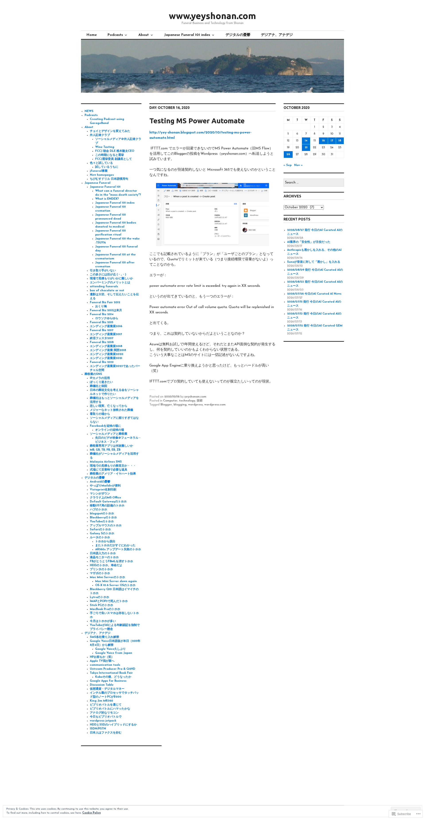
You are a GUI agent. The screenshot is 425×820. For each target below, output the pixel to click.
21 (306, 147)
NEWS (89, 111)
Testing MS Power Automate (197, 121)
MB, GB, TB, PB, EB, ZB (105, 449)
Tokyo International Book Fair (111, 672)
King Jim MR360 (101, 700)
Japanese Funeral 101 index (187, 35)
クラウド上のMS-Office (105, 497)
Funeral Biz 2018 (102, 342)
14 (306, 140)
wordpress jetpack (103, 720)
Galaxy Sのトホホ (102, 533)
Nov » (298, 165)
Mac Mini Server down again (116, 581)
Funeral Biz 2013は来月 (106, 310)
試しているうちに (106, 167)
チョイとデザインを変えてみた (110, 131)
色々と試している (101, 163)
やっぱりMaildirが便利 (105, 485)
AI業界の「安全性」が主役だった (308, 242)
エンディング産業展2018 (106, 346)
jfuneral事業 (99, 171)
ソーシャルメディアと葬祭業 (108, 433)
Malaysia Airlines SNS (106, 461)
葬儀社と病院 (98, 386)
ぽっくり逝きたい (101, 382)
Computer (170, 400)
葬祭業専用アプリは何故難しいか (111, 445)
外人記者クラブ (100, 135)
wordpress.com (215, 404)
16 (323, 140)
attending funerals (104, 286)
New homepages (102, 175)
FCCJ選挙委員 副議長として (113, 159)
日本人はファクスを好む (106, 732)
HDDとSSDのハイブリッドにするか (113, 724)
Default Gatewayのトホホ (108, 501)
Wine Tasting (104, 147)
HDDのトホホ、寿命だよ (106, 565)
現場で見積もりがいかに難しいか (111, 278)
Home (91, 35)
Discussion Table (102, 684)
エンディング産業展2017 (106, 334)
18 (339, 140)
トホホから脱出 (105, 541)
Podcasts (115, 35)
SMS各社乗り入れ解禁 (104, 637)
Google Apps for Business (108, 680)
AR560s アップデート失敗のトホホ (118, 549)
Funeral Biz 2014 (102, 314)
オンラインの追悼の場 (109, 429)
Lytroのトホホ (99, 597)
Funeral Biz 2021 (102, 362)
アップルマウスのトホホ (106, 525)
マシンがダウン (100, 493)
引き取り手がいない (103, 270)
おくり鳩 (101, 306)
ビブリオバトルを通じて (106, 704)
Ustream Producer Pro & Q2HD (112, 669)
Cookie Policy (91, 813)
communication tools (105, 665)
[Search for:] (314, 182)
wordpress (195, 404)
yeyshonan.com (195, 396)
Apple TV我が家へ (102, 661)
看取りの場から (100, 414)
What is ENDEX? (107, 198)
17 (332, 140)
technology (187, 400)
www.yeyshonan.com (212, 16)
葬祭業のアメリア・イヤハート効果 (113, 473)
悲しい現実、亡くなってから (108, 406)
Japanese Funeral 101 (105, 186)
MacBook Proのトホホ (105, 609)
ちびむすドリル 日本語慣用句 (109, 179)
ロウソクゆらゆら (106, 318)
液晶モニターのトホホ (104, 557)
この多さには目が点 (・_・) (108, 274)
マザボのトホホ (100, 573)
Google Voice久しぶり (110, 649)
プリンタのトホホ (101, 569)
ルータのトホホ (100, 537)
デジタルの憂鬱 (238, 35)
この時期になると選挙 (109, 155)
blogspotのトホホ (102, 513)
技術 (200, 400)
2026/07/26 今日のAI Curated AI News (314, 293)
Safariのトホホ (100, 529)
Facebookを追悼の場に (105, 425)
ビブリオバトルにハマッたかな (110, 708)
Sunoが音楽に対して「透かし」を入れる (313, 261)
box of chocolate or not (107, 290)
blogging (180, 404)
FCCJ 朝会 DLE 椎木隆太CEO (114, 151)
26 (288, 154)
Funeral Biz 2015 (101, 322)
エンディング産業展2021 (106, 358)
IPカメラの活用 (100, 378)
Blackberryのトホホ (103, 517)
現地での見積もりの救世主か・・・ (113, 465)
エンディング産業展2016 (106, 326)
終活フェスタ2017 (101, 338)
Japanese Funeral (97, 182)
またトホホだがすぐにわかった (115, 545)
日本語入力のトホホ (103, 553)
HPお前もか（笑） (102, 657)
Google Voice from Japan (113, 653)
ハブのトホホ (98, 509)
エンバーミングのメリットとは (110, 282)
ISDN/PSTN (98, 728)
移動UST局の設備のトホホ (107, 505)
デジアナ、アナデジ (277, 35)
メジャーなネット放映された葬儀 (111, 410)
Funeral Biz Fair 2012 (105, 302)
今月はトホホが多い (103, 621)
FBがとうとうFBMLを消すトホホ (111, 561)
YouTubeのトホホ (102, 521)
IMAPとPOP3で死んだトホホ (109, 601)
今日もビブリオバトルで (106, 716)
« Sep (288, 165)
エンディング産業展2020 (106, 354)
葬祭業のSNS (93, 374)
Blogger (166, 404)
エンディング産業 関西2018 (108, 350)
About (143, 35)
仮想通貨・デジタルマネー (107, 688)
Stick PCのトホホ (101, 605)
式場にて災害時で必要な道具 (108, 469)
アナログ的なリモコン (104, 712)
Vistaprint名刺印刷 (103, 489)
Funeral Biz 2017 (101, 330)
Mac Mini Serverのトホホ (107, 577)
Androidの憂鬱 (100, 481)
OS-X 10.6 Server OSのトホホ (115, 585)
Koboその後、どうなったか (113, 676)
